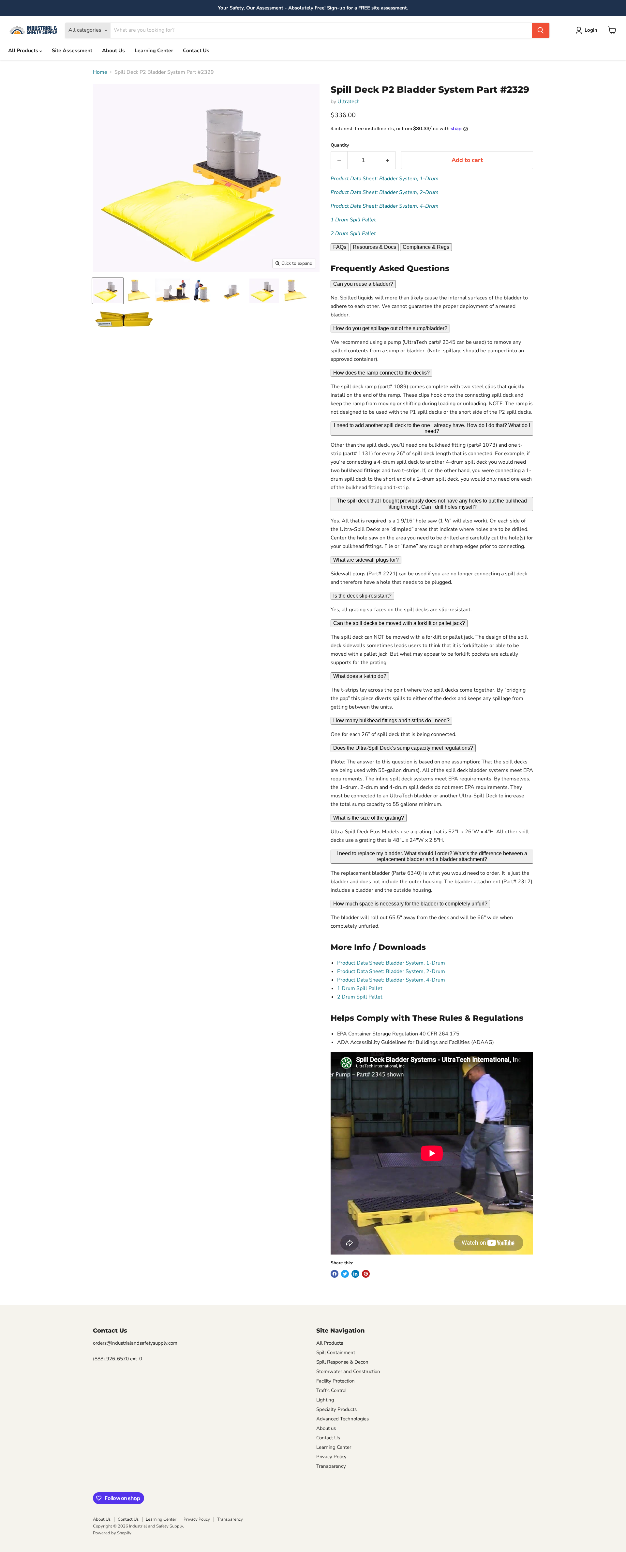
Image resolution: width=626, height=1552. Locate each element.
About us (326, 1428)
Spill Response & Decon (342, 1362)
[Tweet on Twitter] (345, 1274)
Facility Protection (335, 1381)
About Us (113, 50)
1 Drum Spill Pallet (353, 219)
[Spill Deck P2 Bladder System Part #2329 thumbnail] (107, 291)
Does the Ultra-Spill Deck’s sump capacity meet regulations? (403, 748)
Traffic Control (331, 1390)
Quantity (340, 145)
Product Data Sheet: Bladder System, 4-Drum (385, 206)
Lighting (325, 1400)
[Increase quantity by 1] (387, 160)
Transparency (331, 1466)
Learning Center (154, 50)
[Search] (540, 30)
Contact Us (196, 50)
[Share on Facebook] (334, 1274)
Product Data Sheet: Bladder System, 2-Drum (385, 192)
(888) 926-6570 (111, 1358)
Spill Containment (335, 1352)
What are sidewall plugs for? (366, 560)
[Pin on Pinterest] (366, 1274)
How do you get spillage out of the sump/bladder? (390, 328)
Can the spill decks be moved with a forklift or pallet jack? (399, 623)
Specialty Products (336, 1409)
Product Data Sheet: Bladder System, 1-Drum (385, 178)
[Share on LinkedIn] (355, 1274)
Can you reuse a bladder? (363, 284)
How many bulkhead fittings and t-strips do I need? (391, 720)
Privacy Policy (331, 1456)
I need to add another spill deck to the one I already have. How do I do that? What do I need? (432, 428)
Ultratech (348, 101)
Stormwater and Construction (348, 1371)
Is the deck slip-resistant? (362, 596)
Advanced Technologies (342, 1419)
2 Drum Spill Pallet (353, 233)
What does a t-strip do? (359, 676)
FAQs (339, 247)
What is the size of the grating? (368, 818)
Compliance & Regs (426, 247)
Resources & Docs (374, 247)
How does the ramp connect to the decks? (381, 373)
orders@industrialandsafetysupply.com (135, 1343)
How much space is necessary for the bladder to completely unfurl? (410, 903)
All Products (23, 50)
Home (100, 72)
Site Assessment (72, 50)
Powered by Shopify (112, 1533)
